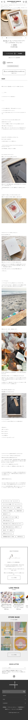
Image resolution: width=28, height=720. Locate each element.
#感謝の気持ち (19, 510)
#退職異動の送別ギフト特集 (8, 536)
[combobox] (10, 691)
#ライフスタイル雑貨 (7, 504)
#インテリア (15, 501)
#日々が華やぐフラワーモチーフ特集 (10, 517)
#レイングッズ (17, 504)
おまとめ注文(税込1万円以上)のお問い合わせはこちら (14, 72)
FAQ (4, 699)
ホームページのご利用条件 (17, 709)
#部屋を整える (20, 536)
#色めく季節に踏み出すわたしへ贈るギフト (11, 526)
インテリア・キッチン (8, 7)
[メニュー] (1, 1)
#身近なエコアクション (7, 533)
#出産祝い (18, 507)
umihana (6, 5)
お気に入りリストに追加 (13, 57)
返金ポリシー (7, 709)
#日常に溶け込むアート (7, 520)
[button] (2, 38)
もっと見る (14, 577)
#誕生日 (11, 530)
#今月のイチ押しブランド (8, 507)
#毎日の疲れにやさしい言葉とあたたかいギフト (12, 523)
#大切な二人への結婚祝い (8, 510)
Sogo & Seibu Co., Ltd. (15, 712)
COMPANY (5, 703)
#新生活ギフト (6, 514)
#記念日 (4, 530)
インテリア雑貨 (17, 7)
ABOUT (4, 695)
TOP (2, 5)
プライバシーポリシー (12, 707)
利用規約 (4, 707)
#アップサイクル (6, 501)
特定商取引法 (20, 707)
